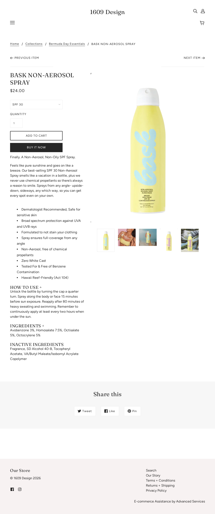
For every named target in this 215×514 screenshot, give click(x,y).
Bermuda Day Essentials (67, 44)
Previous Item (26, 58)
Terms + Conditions (160, 480)
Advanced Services (190, 501)
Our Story (153, 475)
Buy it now (36, 147)
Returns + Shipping (160, 485)
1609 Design (107, 11)
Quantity (16, 114)
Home (14, 44)
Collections (34, 44)
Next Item (192, 58)
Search (151, 470)
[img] (195, 11)
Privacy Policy (156, 490)
